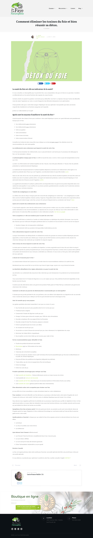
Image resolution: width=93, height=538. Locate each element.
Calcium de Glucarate (31, 378)
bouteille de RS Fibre (24, 381)
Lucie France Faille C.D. (40, 37)
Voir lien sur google (59, 212)
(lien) (72, 200)
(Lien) (66, 172)
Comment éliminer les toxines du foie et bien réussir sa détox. (46, 23)
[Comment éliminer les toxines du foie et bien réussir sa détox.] (46, 61)
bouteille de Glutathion (24, 375)
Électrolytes (19, 346)
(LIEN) (41, 180)
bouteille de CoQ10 (23, 383)
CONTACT (68, 458)
